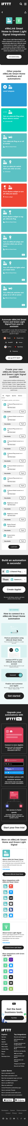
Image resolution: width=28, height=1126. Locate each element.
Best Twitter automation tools (9, 1075)
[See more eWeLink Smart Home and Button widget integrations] (8, 886)
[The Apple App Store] (8, 1100)
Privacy (14, 1113)
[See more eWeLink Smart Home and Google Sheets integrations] (8, 909)
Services (4, 1037)
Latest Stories (7, 1071)
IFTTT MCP (4, 1044)
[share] (25, 12)
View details (7, 411)
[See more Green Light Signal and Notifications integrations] (8, 965)
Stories (3, 1039)
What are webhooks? (7, 1085)
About (20, 1113)
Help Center (5, 1046)
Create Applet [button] (14, 589)
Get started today (14, 56)
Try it (22, 411)
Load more (14, 546)
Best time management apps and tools (12, 1078)
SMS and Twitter (18, 1053)
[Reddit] (25, 1119)
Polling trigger (12, 407)
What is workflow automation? (10, 1080)
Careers (12, 1110)
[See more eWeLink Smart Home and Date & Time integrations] (8, 903)
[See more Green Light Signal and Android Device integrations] (8, 988)
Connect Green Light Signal (13, 947)
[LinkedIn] (7, 1119)
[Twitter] (17, 1119)
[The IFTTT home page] (6, 3)
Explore (4, 1034)
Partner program (21, 1110)
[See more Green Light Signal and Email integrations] (8, 971)
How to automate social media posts (11, 1092)
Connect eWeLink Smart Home (14, 874)
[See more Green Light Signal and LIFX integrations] (8, 959)
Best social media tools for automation (12, 1095)
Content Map (5, 1049)
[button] (25, 4)
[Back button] (2, 12)
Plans (3, 1054)
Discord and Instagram (20, 1037)
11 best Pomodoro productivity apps (11, 1087)
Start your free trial (14, 827)
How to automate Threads (8, 1090)
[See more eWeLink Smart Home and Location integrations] (8, 892)
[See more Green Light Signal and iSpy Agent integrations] (8, 983)
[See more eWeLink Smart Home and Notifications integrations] (8, 915)
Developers (5, 1110)
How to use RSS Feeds (8, 1082)
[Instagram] (10, 1119)
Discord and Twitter (19, 1066)
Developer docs (6, 1056)
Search (3, 1051)
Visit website (6, 869)
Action (10, 537)
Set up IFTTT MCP (14, 358)
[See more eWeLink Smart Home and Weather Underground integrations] (8, 898)
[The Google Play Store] (20, 1100)
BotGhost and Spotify (20, 1051)
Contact (8, 1113)
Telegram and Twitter (19, 1063)
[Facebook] (3, 1119)
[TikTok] (21, 1119)
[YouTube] (14, 1119)
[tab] (3, 396)
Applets (4, 1041)
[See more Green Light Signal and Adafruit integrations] (8, 977)
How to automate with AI (8, 1073)
